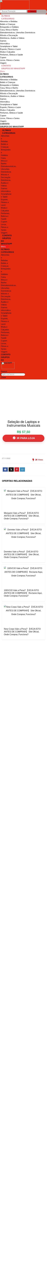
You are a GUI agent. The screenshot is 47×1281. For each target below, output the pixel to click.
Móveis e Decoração (9, 35)
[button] (23, 71)
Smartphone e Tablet (8, 46)
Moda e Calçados (7, 52)
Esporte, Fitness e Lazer (10, 49)
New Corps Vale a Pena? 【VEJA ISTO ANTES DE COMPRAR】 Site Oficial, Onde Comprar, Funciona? (22, 632)
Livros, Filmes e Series (10, 60)
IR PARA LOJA (25, 438)
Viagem (3, 63)
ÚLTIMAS (5, 16)
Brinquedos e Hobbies (9, 27)
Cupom (3, 57)
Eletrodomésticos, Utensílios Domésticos (17, 32)
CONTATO (6, 66)
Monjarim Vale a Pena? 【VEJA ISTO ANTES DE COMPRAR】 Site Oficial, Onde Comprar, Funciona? (21, 516)
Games (3, 41)
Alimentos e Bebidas (8, 21)
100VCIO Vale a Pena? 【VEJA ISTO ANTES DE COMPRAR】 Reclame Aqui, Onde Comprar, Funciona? (23, 593)
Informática (5, 43)
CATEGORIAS (7, 19)
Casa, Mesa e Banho (9, 30)
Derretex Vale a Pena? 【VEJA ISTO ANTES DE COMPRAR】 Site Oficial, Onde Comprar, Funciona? (21, 554)
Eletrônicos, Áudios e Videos (12, 38)
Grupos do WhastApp (13, 68)
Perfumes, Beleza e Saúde (11, 55)
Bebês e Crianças (7, 24)
